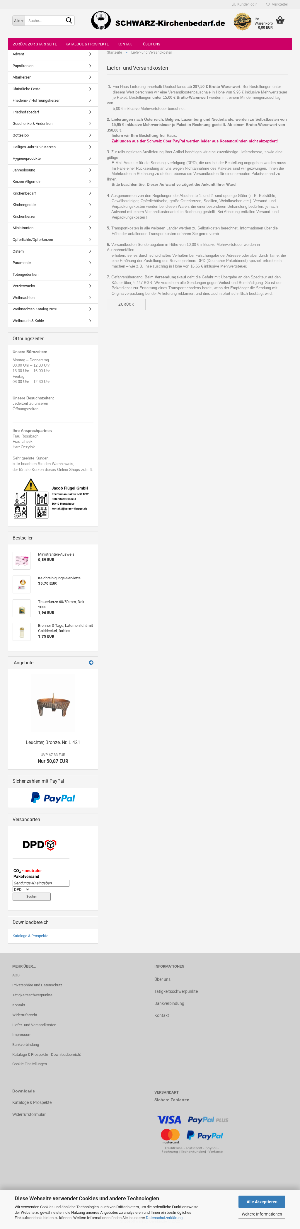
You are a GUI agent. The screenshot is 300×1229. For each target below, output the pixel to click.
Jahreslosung (24, 170)
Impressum (21, 1034)
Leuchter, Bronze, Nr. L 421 (53, 742)
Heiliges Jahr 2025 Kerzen (34, 147)
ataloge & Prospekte (33, 1102)
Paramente (22, 263)
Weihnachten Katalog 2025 (35, 309)
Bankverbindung (25, 1044)
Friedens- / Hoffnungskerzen (36, 100)
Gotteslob (21, 135)
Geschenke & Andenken (32, 123)
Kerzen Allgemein (27, 181)
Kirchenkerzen (24, 216)
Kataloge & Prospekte (87, 44)
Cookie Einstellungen (29, 1064)
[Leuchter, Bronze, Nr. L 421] (53, 703)
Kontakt (125, 44)
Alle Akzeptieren (262, 1201)
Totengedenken (25, 274)
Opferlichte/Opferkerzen (33, 239)
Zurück (126, 304)
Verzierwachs (24, 286)
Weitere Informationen (262, 1214)
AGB (16, 975)
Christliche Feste (26, 89)
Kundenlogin (247, 4)
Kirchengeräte (24, 204)
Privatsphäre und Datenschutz (37, 985)
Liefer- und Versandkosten (34, 1025)
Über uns (151, 44)
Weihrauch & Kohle (28, 321)
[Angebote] (91, 663)
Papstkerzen (23, 66)
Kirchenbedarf (24, 193)
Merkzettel (279, 4)
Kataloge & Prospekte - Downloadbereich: (46, 1054)
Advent (18, 54)
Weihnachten (24, 297)
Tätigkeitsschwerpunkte (32, 995)
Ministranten (23, 228)
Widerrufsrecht (24, 1015)
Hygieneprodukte (27, 158)
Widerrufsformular (29, 1114)
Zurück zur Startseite (35, 44)
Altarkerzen (22, 77)
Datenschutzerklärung (164, 1218)
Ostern (18, 251)
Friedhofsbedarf (26, 112)
